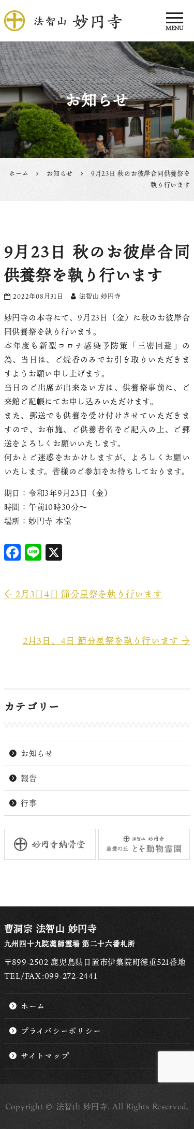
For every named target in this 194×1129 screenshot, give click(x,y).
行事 (29, 803)
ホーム (33, 1005)
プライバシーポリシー (61, 1030)
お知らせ (37, 753)
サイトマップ (45, 1055)
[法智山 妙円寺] (97, 20)
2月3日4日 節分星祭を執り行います (83, 594)
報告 (29, 778)
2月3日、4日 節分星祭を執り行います (106, 640)
